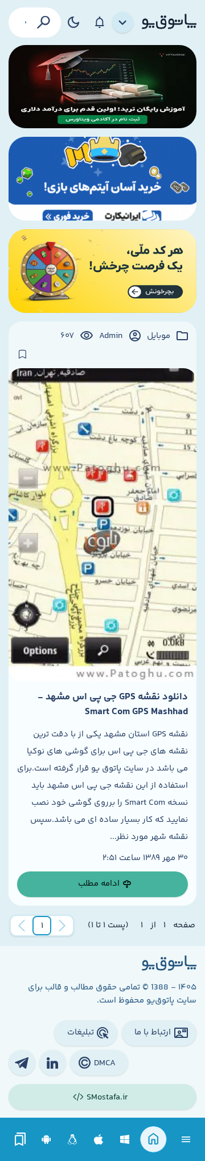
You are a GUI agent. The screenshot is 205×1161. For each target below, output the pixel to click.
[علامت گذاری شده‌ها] (20, 1139)
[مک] (99, 1139)
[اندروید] (46, 1140)
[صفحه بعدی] (21, 925)
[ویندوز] (125, 1140)
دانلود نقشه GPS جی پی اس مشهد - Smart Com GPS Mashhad (113, 704)
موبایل (158, 336)
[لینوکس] (73, 1139)
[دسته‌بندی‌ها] (123, 23)
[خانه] (153, 1139)
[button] (42, 925)
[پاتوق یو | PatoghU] (169, 22)
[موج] (102, 87)
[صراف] (102, 271)
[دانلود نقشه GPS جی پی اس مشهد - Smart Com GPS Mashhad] (102, 524)
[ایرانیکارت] (102, 179)
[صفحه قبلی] (62, 925)
